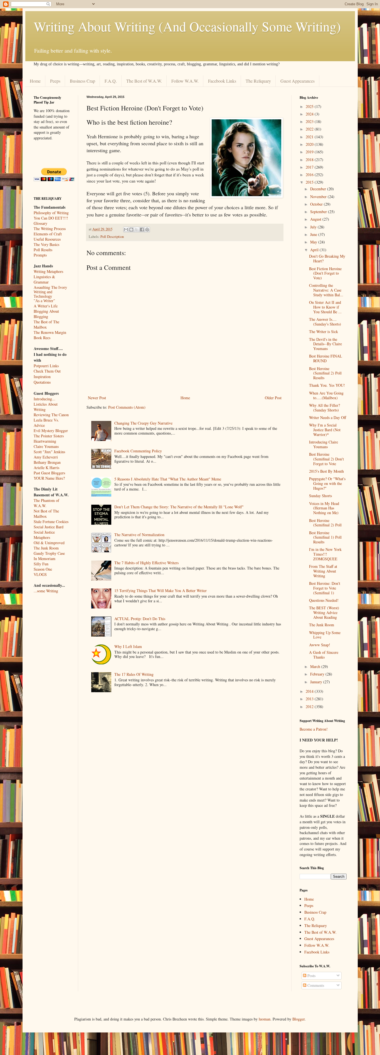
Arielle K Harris (46, 467)
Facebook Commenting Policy (138, 450)
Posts (310, 975)
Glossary (40, 223)
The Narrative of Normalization (139, 534)
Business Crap (82, 81)
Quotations (42, 382)
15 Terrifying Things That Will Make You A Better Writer (160, 590)
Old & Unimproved (49, 542)
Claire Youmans (46, 446)
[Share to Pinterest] (147, 229)
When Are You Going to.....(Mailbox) (326, 395)
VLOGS (40, 574)
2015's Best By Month (326, 471)
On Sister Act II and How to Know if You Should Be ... (325, 307)
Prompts (40, 255)
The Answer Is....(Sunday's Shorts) (325, 322)
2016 (310, 174)
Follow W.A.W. (185, 81)
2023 (310, 121)
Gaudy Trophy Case (49, 553)
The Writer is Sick (323, 331)
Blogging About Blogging (46, 314)
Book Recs (42, 337)
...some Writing (46, 590)
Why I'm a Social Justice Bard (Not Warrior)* (324, 429)
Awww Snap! (319, 644)
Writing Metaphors (48, 271)
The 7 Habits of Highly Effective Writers (146, 562)
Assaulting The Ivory (50, 287)
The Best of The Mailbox (46, 324)
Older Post (273, 397)
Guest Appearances (297, 81)
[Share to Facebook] (142, 229)
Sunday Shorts (320, 495)
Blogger (298, 1019)
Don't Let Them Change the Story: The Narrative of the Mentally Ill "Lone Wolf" (179, 506)
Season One (43, 569)
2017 (310, 167)
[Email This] (126, 229)
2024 (310, 114)
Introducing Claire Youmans (323, 444)
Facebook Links (222, 81)
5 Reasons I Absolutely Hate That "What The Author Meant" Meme (167, 479)
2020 (310, 144)
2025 (310, 106)
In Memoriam (44, 558)
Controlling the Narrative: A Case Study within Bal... (326, 290)
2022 (310, 129)
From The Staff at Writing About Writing (323, 571)
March (315, 666)
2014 (310, 691)
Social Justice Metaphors (44, 534)
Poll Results (43, 249)
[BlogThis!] (131, 229)
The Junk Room (46, 548)
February (317, 674)
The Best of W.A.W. (144, 81)
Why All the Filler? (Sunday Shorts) (324, 408)
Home (35, 81)
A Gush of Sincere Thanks (323, 655)
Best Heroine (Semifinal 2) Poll (325, 523)
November (319, 196)
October (317, 204)
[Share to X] (136, 229)
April (315, 249)
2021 (310, 136)
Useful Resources (47, 239)
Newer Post (97, 397)
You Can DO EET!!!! (51, 218)
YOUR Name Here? (49, 478)
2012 (310, 706)
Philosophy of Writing (51, 212)
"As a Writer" (44, 301)
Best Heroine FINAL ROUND (325, 358)
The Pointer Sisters (49, 435)
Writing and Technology (43, 294)
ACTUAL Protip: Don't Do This (139, 618)
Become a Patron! (314, 729)
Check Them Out (47, 371)
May (314, 242)
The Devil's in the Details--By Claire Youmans (325, 344)
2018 (310, 159)
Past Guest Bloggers (49, 472)
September (319, 211)
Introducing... (44, 398)
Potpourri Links (46, 365)
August (316, 219)
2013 (310, 698)
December (318, 188)
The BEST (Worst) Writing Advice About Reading (324, 612)
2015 (310, 182)
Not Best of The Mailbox (46, 513)
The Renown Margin (50, 332)
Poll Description (112, 236)
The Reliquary (258, 81)
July (314, 227)
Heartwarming (45, 441)
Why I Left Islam (128, 646)
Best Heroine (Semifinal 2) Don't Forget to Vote (326, 459)
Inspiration (42, 376)
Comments (315, 985)
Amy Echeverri (46, 457)
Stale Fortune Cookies (51, 521)
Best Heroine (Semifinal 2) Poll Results (325, 373)
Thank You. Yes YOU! (327, 385)
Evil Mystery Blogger (51, 430)
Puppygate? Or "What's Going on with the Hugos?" (327, 483)
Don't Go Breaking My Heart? (327, 258)
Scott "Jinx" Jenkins (49, 451)
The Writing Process (50, 228)
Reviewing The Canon (51, 414)
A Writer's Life (46, 306)
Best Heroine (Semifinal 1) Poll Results (325, 537)
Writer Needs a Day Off (327, 417)
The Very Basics (46, 244)
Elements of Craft (48, 233)
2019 (310, 151)
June (314, 234)
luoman (264, 1019)
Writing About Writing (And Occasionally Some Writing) (187, 26)
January (316, 681)
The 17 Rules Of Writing (134, 674)
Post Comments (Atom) (126, 407)
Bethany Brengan (47, 462)
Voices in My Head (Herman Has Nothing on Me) (324, 508)
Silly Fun (41, 563)
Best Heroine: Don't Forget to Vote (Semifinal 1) (324, 588)
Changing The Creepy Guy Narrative (143, 423)
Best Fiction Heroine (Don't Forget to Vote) (325, 273)
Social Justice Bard (48, 526)
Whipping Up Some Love (324, 635)
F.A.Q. (111, 81)
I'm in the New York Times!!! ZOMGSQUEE (325, 554)
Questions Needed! (324, 600)
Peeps (55, 81)
